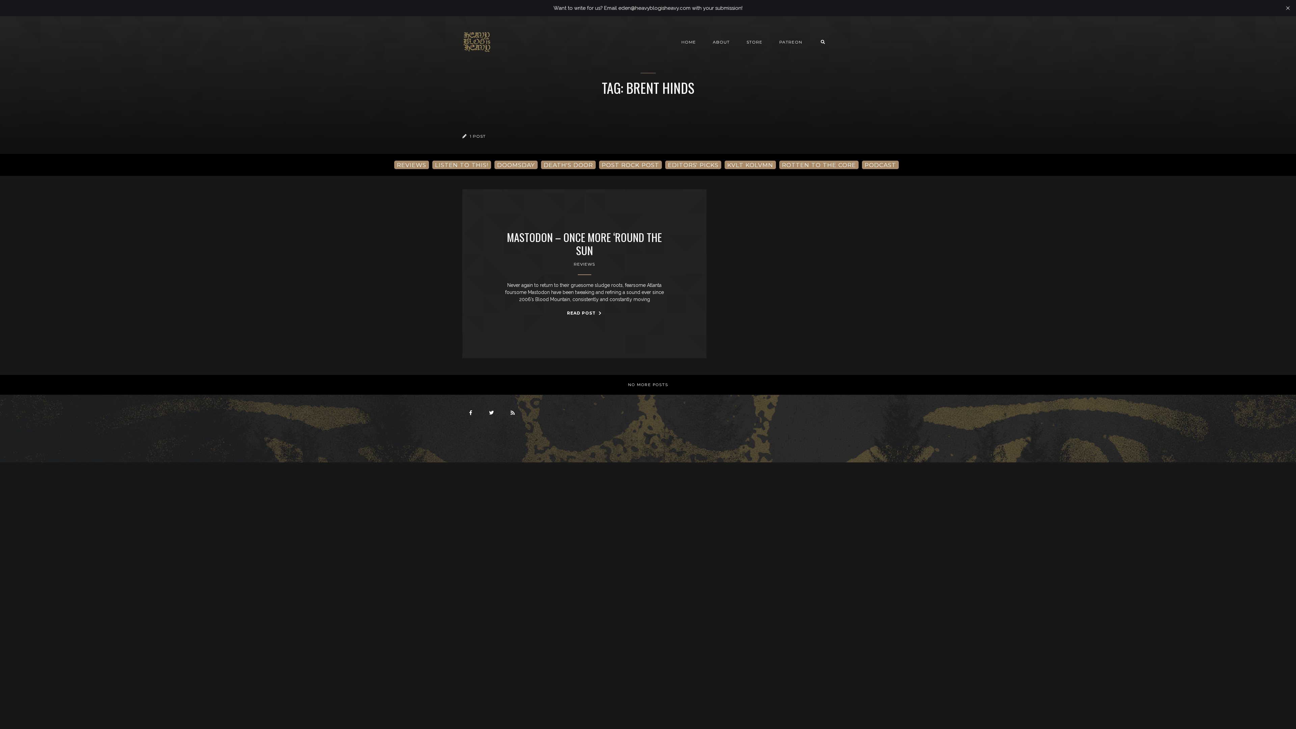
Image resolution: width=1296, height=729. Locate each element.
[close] (1287, 8)
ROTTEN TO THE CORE (819, 164)
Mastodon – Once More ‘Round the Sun (584, 244)
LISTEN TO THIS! (461, 164)
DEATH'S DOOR (568, 164)
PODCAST (880, 164)
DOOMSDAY (516, 164)
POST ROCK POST (630, 164)
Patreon (790, 42)
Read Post (582, 313)
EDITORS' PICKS (693, 164)
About (721, 42)
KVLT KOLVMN (750, 164)
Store (754, 42)
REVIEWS (411, 164)
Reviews (584, 264)
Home (688, 42)
